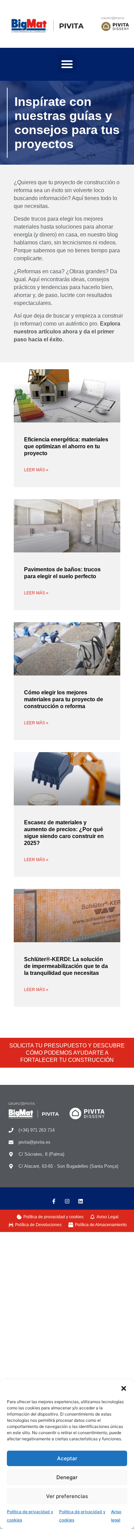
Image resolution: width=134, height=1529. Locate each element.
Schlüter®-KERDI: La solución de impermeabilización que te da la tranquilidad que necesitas (66, 966)
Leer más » (36, 470)
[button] (123, 1388)
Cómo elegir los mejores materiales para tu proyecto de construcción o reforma (63, 699)
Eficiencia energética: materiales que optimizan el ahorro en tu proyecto (66, 446)
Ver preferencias (67, 1496)
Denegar (67, 1477)
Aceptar (67, 1458)
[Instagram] (67, 1201)
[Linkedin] (80, 1201)
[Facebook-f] (53, 1201)
